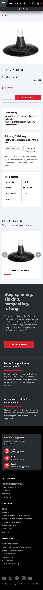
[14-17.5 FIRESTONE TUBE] (21, 250)
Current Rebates (10, 544)
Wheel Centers (9, 526)
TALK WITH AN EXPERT (19, 344)
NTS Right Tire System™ (13, 484)
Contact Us (7, 497)
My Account (7, 561)
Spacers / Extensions (12, 522)
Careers (6, 491)
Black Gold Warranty (12, 551)
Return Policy (8, 554)
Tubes (7, 15)
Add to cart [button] (29, 97)
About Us (6, 494)
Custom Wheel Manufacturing (16, 516)
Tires (4, 509)
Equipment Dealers (11, 487)
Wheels (5, 532)
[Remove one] (4, 97)
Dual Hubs (6, 529)
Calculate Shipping (31, 149)
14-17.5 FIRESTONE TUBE (16, 270)
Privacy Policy (9, 557)
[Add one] (12, 97)
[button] (9, 9)
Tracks (5, 512)
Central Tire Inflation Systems (17, 519)
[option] (21, 255)
